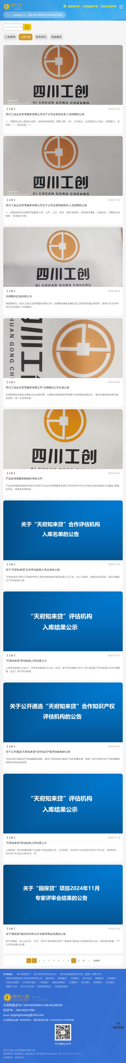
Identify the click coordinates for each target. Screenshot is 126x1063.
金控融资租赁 (44, 986)
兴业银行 (110, 982)
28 (83, 960)
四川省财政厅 (24, 974)
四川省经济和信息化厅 (45, 974)
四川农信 (87, 978)
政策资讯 (41, 36)
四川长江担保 (27, 986)
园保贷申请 (74, 6)
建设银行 (50, 978)
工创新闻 (10, 36)
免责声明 (7, 1053)
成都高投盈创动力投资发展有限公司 (24, 978)
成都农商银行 (59, 982)
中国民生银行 (29, 982)
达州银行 (111, 978)
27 (78, 960)
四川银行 (85, 982)
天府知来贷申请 (108, 6)
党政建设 (56, 36)
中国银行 (44, 982)
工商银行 (74, 978)
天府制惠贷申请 (90, 6)
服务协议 (30, 1053)
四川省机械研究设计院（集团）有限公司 (80, 974)
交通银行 (73, 982)
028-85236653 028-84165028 (45, 15)
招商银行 (98, 982)
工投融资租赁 (61, 986)
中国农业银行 (13, 982)
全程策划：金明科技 (13, 1057)
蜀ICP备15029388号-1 (70, 1053)
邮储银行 (62, 978)
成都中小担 (11, 986)
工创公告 (25, 36)
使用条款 (19, 1053)
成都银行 (99, 978)
